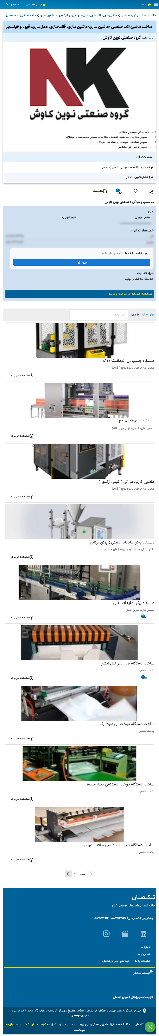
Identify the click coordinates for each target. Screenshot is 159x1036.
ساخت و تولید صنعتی (133, 15)
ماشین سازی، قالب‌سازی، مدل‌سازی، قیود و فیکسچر (88, 15)
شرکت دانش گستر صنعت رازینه (26, 1024)
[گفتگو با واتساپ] (150, 1027)
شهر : (72, 217)
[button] (156, 4)
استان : (146, 217)
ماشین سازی (47, 15)
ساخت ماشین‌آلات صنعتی (21, 15)
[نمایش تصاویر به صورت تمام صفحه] (79, 83)
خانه (153, 15)
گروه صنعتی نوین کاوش (128, 38)
